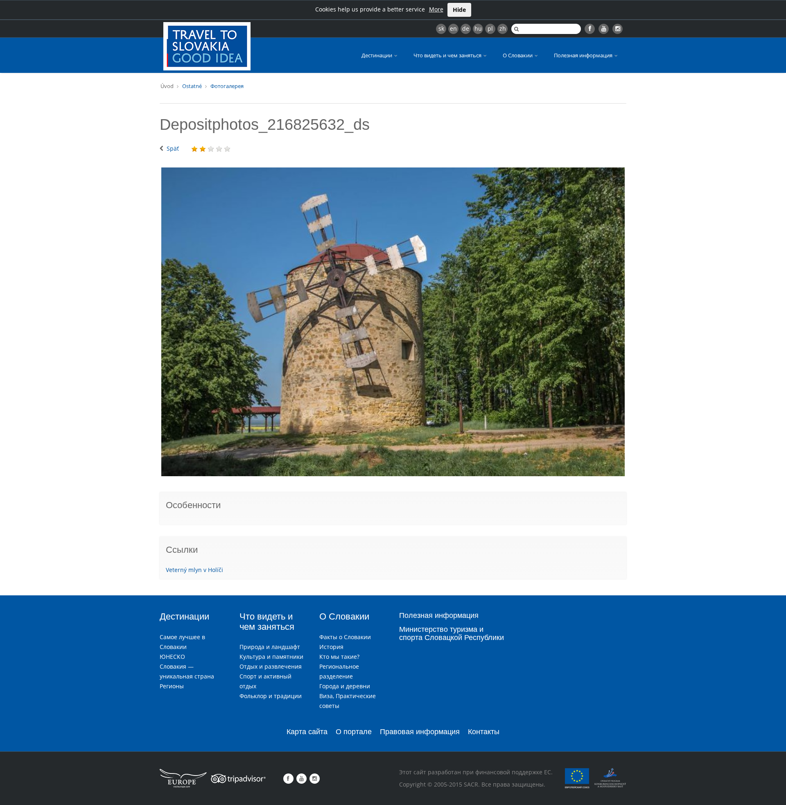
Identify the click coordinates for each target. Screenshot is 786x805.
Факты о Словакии (345, 637)
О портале (354, 732)
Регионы (172, 686)
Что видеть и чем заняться (448, 55)
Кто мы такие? (339, 656)
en (453, 28)
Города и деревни (344, 686)
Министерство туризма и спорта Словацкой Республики (451, 633)
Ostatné (192, 86)
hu (478, 28)
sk (441, 28)
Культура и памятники (271, 656)
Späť (173, 148)
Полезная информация (584, 55)
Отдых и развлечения (270, 666)
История (331, 647)
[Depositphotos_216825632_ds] (393, 321)
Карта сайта (307, 732)
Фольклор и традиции (270, 696)
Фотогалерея (227, 86)
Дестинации (377, 55)
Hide (459, 10)
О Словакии (518, 55)
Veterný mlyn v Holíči (194, 570)
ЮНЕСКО (172, 656)
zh (502, 28)
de (465, 28)
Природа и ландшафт (269, 647)
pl (490, 28)
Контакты (483, 732)
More (436, 9)
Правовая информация (420, 732)
